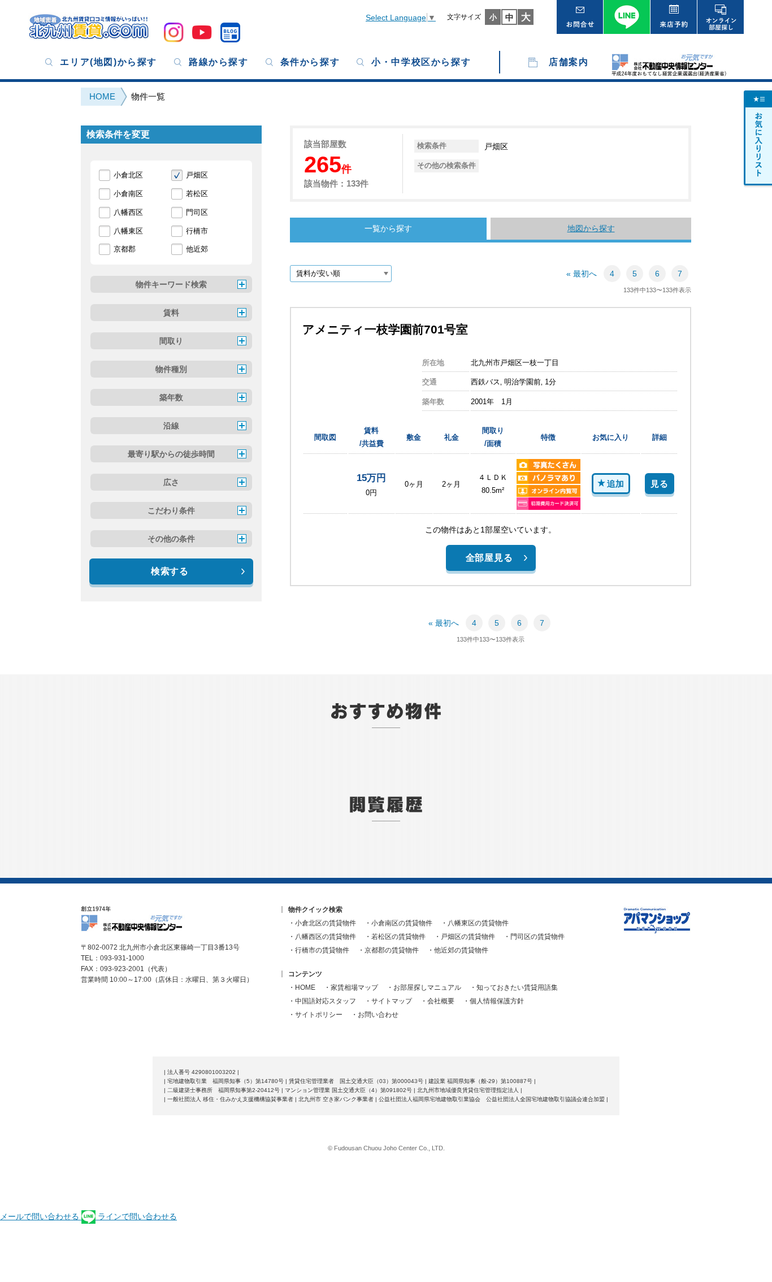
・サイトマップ (388, 1001)
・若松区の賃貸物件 (395, 937)
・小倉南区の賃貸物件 (398, 923)
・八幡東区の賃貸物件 (475, 923)
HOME (102, 96)
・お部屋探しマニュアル (424, 987)
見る (659, 483)
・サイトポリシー (315, 1015)
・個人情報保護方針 (493, 1001)
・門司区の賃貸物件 (534, 937)
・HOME (301, 987)
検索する (170, 571)
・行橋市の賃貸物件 (318, 950)
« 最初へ (581, 273)
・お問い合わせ (374, 1015)
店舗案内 (568, 62)
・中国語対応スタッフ (322, 1001)
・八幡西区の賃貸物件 (322, 937)
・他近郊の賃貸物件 (457, 950)
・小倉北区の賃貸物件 (322, 923)
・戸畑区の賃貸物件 (464, 937)
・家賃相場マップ (351, 987)
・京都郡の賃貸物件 (388, 950)
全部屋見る (489, 557)
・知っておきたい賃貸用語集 (514, 987)
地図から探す (591, 228)
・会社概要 (437, 1001)
